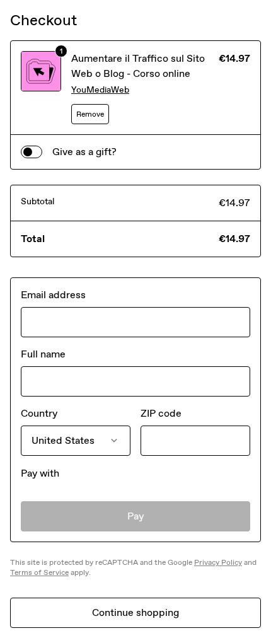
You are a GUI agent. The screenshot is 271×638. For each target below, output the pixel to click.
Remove (90, 114)
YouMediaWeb (100, 89)
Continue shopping (135, 612)
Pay (135, 516)
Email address (53, 295)
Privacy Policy (218, 562)
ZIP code (161, 413)
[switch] (31, 152)
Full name (43, 354)
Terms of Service (39, 572)
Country (39, 413)
